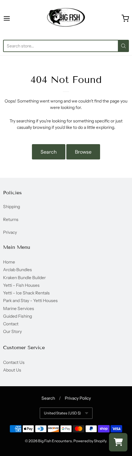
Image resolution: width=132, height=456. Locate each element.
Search (49, 152)
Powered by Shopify (89, 441)
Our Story (12, 331)
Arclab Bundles (17, 269)
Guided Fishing (17, 316)
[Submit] (123, 46)
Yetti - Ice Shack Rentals (26, 293)
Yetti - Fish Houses (21, 285)
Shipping (11, 206)
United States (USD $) (62, 413)
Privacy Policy (78, 398)
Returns (10, 219)
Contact (10, 324)
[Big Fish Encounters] (66, 18)
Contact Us (14, 362)
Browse (83, 152)
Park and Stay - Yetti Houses (30, 300)
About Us (12, 370)
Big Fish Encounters (55, 441)
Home (9, 262)
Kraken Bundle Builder (24, 277)
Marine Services (18, 308)
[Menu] (15, 18)
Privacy (10, 232)
